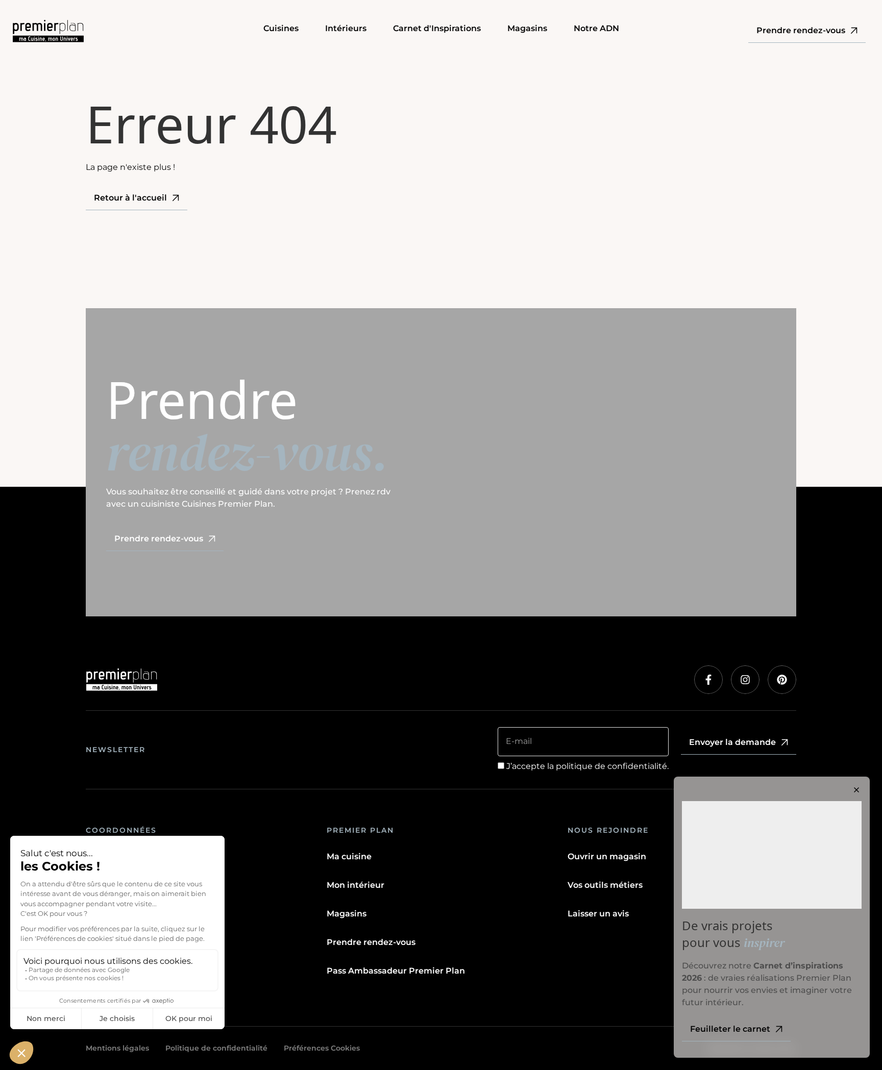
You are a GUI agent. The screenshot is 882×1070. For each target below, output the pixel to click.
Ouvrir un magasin (607, 856)
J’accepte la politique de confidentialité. (587, 766)
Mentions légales (117, 1048)
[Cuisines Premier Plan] (131, 31)
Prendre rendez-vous (371, 942)
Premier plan (360, 830)
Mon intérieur (355, 885)
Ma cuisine (349, 856)
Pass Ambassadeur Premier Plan (396, 971)
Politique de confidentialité (216, 1048)
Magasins (346, 913)
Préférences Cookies (322, 1048)
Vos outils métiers (605, 885)
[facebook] (708, 679)
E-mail (519, 741)
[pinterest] (782, 679)
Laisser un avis (598, 913)
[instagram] (745, 679)
